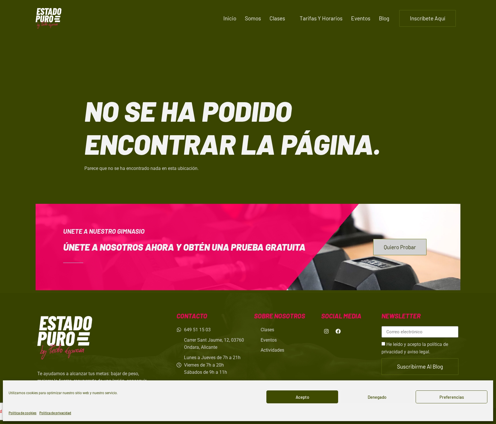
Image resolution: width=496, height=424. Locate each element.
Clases (277, 18)
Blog (384, 18)
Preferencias (451, 397)
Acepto (302, 397)
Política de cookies (22, 413)
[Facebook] (338, 331)
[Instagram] (326, 331)
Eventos (360, 18)
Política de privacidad (55, 413)
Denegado (377, 397)
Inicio (229, 18)
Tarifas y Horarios (321, 18)
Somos (253, 18)
